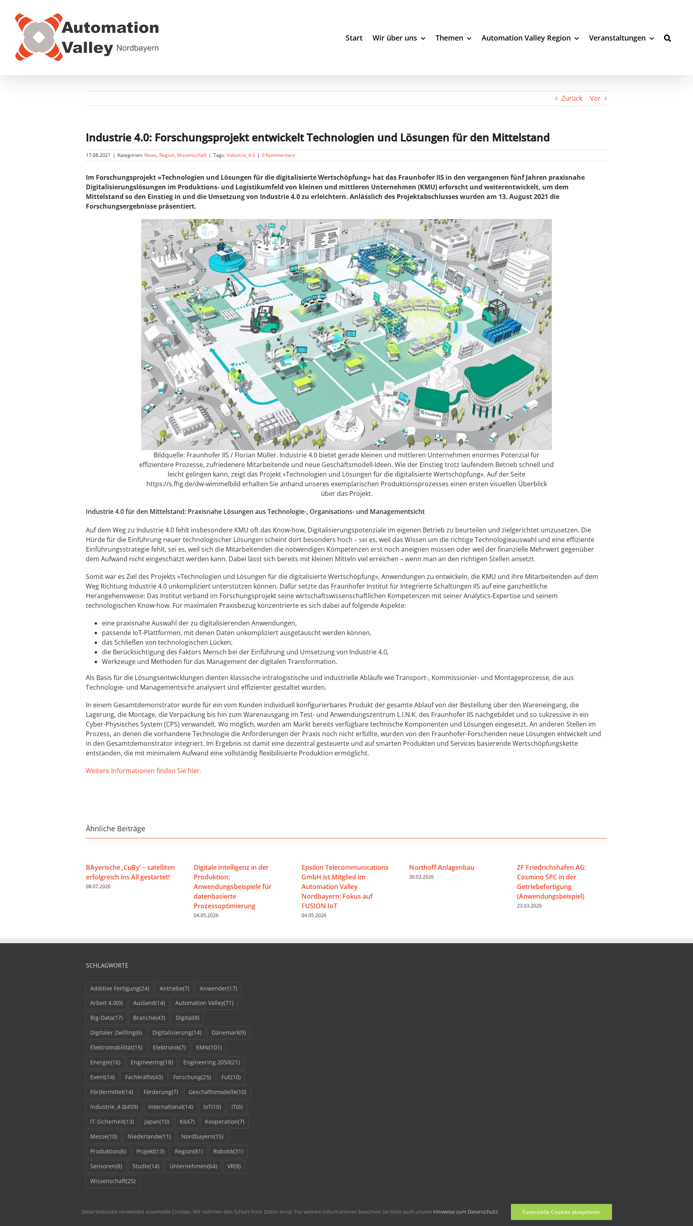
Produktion (108, 1151)
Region (166, 155)
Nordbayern (202, 1136)
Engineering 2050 (211, 1062)
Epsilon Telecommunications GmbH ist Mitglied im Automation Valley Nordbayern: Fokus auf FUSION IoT (345, 886)
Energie (105, 1062)
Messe (103, 1136)
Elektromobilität (116, 1047)
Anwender (218, 988)
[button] (667, 37)
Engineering (152, 1062)
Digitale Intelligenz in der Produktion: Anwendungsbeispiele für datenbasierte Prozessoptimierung (233, 886)
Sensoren (106, 1166)
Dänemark (229, 1032)
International (170, 1106)
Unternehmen (193, 1166)
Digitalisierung (176, 1032)
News (150, 155)
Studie (145, 1166)
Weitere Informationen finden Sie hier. (143, 770)
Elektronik (169, 1047)
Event (102, 1077)
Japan (156, 1121)
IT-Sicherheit (112, 1121)
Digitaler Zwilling (116, 1032)
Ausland (149, 1003)
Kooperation (224, 1121)
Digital (187, 1017)
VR (234, 1166)
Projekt (150, 1151)
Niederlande (149, 1136)
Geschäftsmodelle (217, 1092)
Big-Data (106, 1017)
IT (237, 1106)
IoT (212, 1106)
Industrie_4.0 (241, 155)
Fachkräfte (144, 1077)
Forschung (192, 1077)
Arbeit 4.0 (106, 1003)
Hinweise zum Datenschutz (465, 1211)
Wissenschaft (192, 155)
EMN (209, 1047)
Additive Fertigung (119, 988)
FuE (231, 1077)
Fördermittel (111, 1092)
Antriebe (174, 988)
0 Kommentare (278, 155)
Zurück (571, 98)
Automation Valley (204, 1003)
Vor (595, 98)
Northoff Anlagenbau (441, 867)
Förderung (161, 1092)
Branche (149, 1017)
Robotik (228, 1151)
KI (187, 1121)
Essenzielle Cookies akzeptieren (561, 1212)
